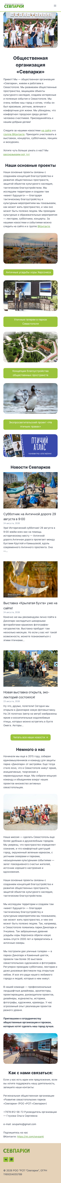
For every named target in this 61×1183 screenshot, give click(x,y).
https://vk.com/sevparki (30, 1136)
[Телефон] (11, 1159)
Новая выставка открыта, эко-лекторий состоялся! (26, 694)
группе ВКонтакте (14, 134)
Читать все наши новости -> (30, 737)
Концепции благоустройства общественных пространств (30, 373)
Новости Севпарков (30, 467)
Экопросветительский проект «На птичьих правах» (30, 424)
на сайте (46, 130)
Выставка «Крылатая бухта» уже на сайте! (30, 605)
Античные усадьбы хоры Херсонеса (28, 272)
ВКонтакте (44, 226)
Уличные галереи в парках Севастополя (30, 321)
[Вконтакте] (5, 1159)
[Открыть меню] (55, 5)
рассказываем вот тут (16, 154)
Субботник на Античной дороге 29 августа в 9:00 (29, 516)
